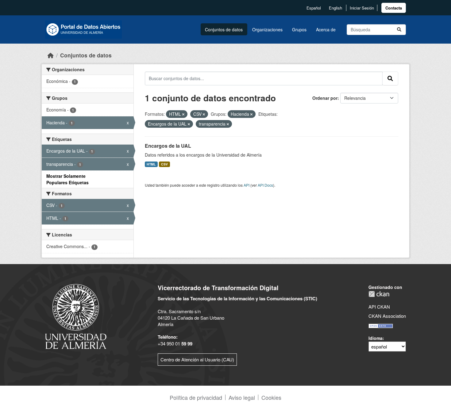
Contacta (393, 8)
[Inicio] (51, 55)
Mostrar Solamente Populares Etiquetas (67, 179)
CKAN (378, 294)
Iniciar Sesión (362, 8)
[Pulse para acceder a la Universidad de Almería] (75, 316)
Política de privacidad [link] (196, 397)
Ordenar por (324, 98)
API (246, 185)
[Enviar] (399, 29)
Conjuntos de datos (224, 29)
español (313, 8)
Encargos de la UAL (168, 145)
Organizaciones (267, 29)
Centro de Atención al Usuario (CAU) (197, 359)
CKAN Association (387, 316)
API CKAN (379, 306)
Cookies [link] (271, 397)
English (335, 8)
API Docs (265, 185)
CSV (164, 164)
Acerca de (326, 29)
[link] (393, 8)
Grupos (299, 29)
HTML (151, 164)
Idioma (375, 338)
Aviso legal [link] (242, 397)
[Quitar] (183, 114)
